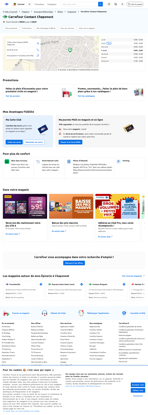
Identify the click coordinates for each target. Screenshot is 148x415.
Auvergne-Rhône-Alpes (43, 11)
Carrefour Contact (96, 339)
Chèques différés (8, 330)
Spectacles (64, 359)
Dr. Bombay (6, 333)
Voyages (63, 362)
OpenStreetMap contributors (88, 70)
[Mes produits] (115, 4)
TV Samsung (6, 349)
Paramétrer (138, 396)
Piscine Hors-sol (37, 349)
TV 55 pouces (36, 352)
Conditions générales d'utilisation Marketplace (131, 331)
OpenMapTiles (72, 70)
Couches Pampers (37, 343)
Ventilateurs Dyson (9, 346)
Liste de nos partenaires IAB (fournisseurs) (82, 386)
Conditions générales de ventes (130, 326)
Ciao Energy (6, 336)
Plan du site (123, 361)
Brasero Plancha (37, 326)
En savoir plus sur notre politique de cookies (21, 411)
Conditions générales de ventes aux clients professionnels (132, 339)
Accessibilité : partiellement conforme (129, 354)
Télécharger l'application (98, 313)
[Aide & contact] (108, 4)
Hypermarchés (94, 326)
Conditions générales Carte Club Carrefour (130, 345)
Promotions (6, 326)
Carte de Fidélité (66, 330)
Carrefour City (94, 333)
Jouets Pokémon (37, 359)
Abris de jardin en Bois (39, 362)
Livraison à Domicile (67, 336)
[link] (41, 285)
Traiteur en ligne (66, 346)
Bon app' (92, 346)
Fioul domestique (66, 349)
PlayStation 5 (7, 359)
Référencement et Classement (130, 349)
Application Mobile (67, 326)
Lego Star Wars (36, 365)
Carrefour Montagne (96, 343)
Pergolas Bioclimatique (39, 333)
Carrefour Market (95, 330)
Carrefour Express (95, 336)
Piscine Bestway (37, 355)
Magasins (25, 11)
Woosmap (62, 70)
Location (63, 355)
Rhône (60, 11)
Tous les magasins (95, 359)
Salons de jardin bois (38, 339)
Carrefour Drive (66, 333)
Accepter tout (138, 385)
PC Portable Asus (8, 343)
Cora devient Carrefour (97, 352)
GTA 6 (4, 362)
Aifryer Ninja (35, 346)
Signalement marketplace (128, 358)
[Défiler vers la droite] (139, 218)
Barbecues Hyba (37, 336)
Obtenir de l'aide (58, 313)
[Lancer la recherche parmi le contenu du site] (100, 4)
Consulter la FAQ (137, 313)
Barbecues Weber (37, 330)
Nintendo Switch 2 (8, 355)
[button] (29, 4)
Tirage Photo (65, 365)
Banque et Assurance (68, 352)
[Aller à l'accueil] (7, 4)
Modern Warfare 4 (8, 339)
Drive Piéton (65, 339)
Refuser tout (138, 390)
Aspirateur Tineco (8, 352)
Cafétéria (92, 349)
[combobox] (82, 4)
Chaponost (71, 11)
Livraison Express (66, 343)
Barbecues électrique (9, 365)
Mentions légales (125, 335)
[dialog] (74, 390)
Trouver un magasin (20, 313)
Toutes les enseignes (97, 355)
